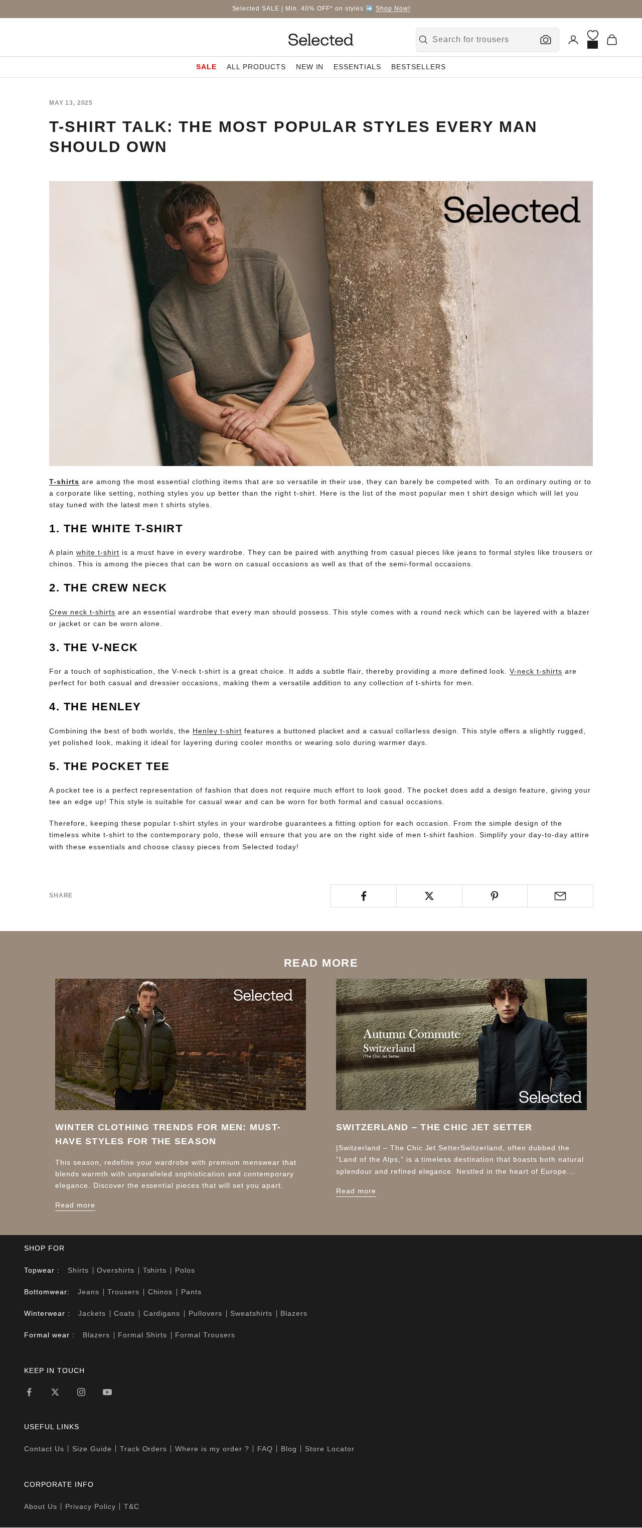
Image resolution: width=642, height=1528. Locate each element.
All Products (256, 67)
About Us (40, 1506)
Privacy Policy (90, 1506)
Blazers (293, 1313)
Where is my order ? (212, 1449)
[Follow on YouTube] (107, 1392)
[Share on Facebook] (363, 896)
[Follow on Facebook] (29, 1392)
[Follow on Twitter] (55, 1392)
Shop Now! (393, 8)
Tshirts (155, 1270)
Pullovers (205, 1313)
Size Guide (92, 1449)
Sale (206, 67)
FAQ (265, 1449)
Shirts (78, 1270)
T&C (131, 1506)
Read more (75, 1205)
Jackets (92, 1313)
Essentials (357, 67)
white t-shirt (97, 552)
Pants (191, 1292)
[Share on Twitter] (429, 896)
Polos (185, 1270)
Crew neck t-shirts (82, 612)
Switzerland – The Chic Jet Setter (434, 1127)
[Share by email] (560, 896)
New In (310, 67)
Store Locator (330, 1449)
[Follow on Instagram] (81, 1392)
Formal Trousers (205, 1335)
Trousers (123, 1292)
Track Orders (144, 1449)
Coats (124, 1313)
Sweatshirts (251, 1313)
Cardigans (162, 1313)
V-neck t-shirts (536, 671)
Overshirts (115, 1270)
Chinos (160, 1292)
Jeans (88, 1292)
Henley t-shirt (217, 731)
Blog (289, 1449)
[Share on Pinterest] (495, 896)
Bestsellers (418, 67)
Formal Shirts (142, 1335)
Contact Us (44, 1449)
